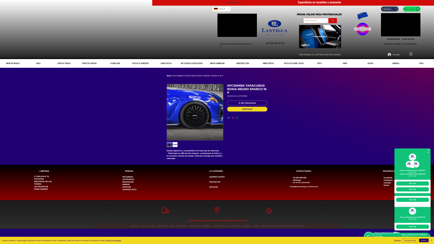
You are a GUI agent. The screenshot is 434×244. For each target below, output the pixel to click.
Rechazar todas (410, 240)
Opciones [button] (397, 240)
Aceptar (424, 240)
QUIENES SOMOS (217, 177)
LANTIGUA (44, 171)
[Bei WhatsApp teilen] (237, 117)
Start (169, 76)
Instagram (388, 180)
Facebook (388, 178)
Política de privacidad (113, 240)
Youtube (387, 183)
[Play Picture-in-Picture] (334, 45)
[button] (411, 54)
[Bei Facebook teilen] (228, 117)
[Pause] (302, 45)
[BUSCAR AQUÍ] (332, 20)
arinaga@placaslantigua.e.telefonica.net (304, 186)
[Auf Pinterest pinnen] (233, 117)
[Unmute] (305, 45)
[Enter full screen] (338, 45)
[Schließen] (431, 240)
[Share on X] (241, 117)
